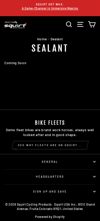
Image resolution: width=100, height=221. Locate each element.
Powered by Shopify (50, 216)
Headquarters (50, 176)
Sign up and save (50, 191)
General (50, 161)
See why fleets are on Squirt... (50, 145)
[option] (50, 7)
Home (42, 39)
